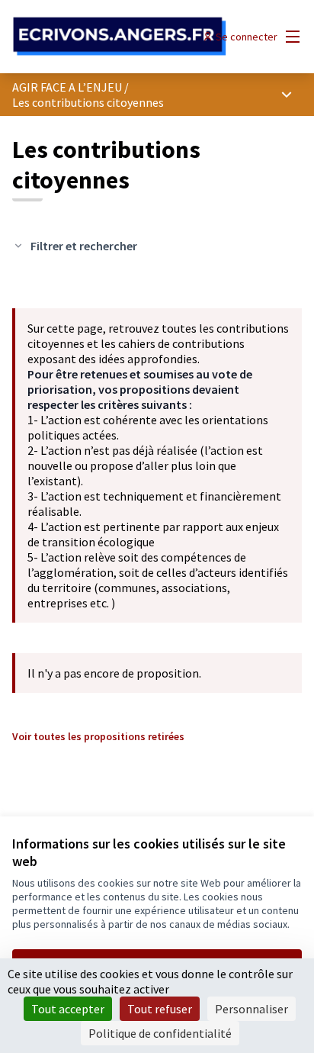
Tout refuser (159, 1008)
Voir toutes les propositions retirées (98, 736)
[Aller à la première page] (119, 36)
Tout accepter (67, 1008)
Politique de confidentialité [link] (160, 1033)
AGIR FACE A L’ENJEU (67, 87)
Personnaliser (251, 1008)
